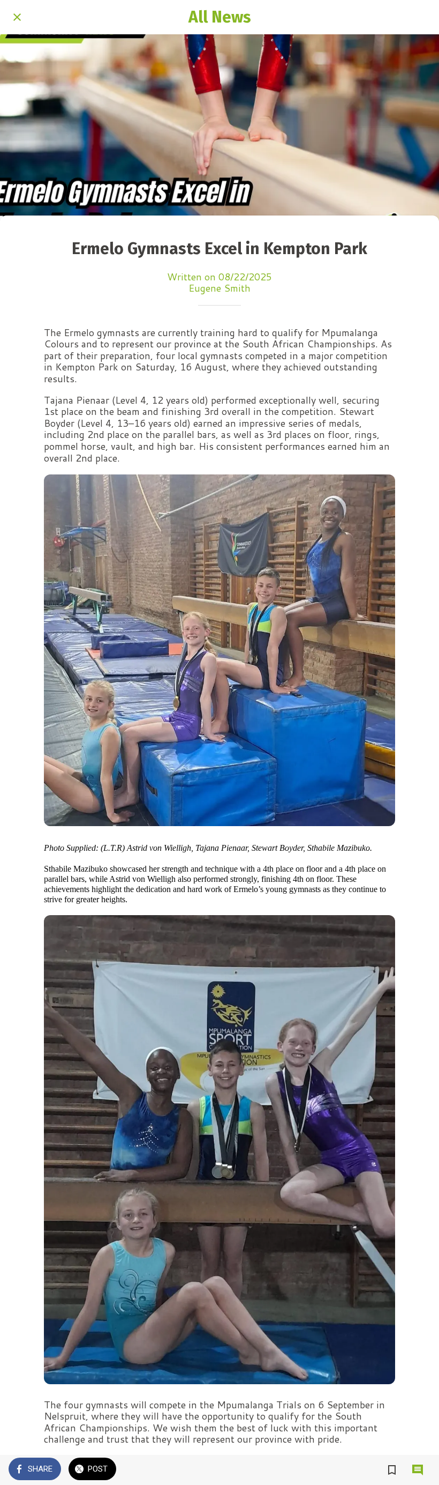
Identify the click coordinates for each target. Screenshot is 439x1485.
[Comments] (417, 1470)
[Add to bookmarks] (392, 1470)
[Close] (17, 17)
